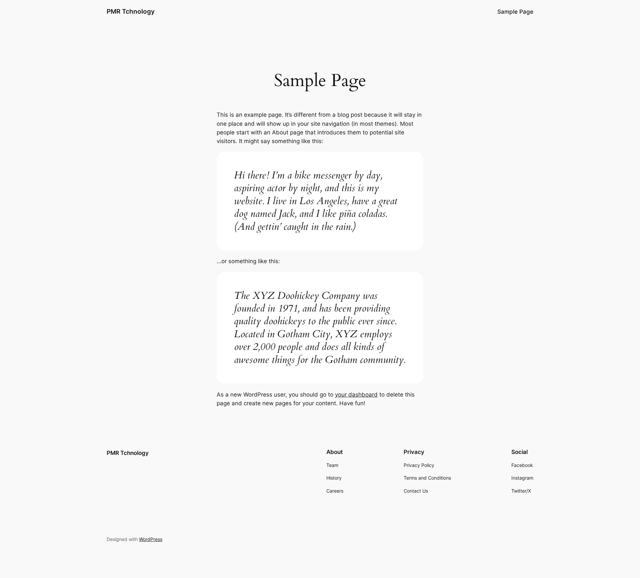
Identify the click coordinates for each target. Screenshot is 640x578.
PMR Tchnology (131, 11)
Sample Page (515, 11)
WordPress (150, 539)
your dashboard (356, 394)
